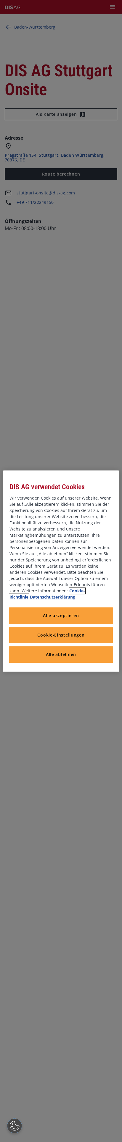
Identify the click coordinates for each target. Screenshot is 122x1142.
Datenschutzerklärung (52, 597)
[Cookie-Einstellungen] (14, 1125)
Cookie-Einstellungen (60, 635)
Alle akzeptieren (61, 616)
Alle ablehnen (61, 654)
